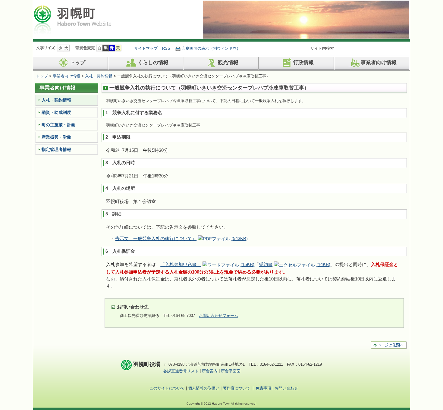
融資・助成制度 (56, 112)
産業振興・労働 (56, 137)
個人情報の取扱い (203, 388)
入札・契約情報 (98, 76)
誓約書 (294, 264)
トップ (77, 63)
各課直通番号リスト (181, 371)
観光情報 (228, 63)
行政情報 (303, 63)
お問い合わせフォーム (218, 315)
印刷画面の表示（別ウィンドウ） (211, 48)
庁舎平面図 (230, 371)
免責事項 (263, 388)
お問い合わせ (286, 388)
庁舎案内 (210, 371)
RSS (166, 48)
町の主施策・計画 (58, 124)
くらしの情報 (153, 63)
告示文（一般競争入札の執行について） (181, 238)
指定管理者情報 (56, 149)
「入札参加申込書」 (207, 264)
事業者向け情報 (379, 63)
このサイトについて (167, 388)
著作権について (236, 388)
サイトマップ (146, 48)
